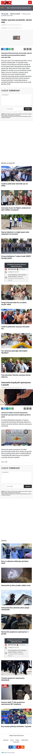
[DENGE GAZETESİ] (6, 2)
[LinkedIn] (7, 49)
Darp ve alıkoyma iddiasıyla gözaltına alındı (19, 8)
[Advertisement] (16, 141)
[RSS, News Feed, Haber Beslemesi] (23, 747)
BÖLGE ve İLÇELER (15, 14)
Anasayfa (5, 14)
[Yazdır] (12, 49)
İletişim (17, 740)
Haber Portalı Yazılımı (9, 752)
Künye (12, 740)
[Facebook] (2, 49)
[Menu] (30, 2)
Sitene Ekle (16, 742)
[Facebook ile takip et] (10, 747)
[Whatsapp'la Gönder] (10, 49)
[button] (25, 49)
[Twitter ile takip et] (14, 747)
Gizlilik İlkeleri (24, 740)
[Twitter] (5, 49)
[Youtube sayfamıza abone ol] (18, 747)
